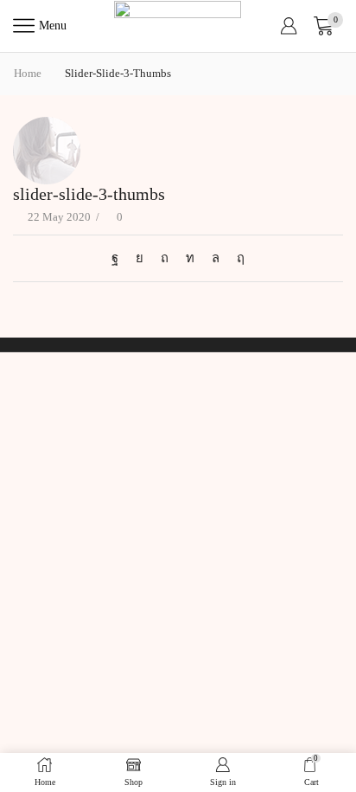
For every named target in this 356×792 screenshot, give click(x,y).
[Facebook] (119, 257)
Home (27, 73)
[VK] (139, 257)
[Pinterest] (164, 257)
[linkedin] (190, 257)
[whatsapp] (215, 257)
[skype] (236, 257)
